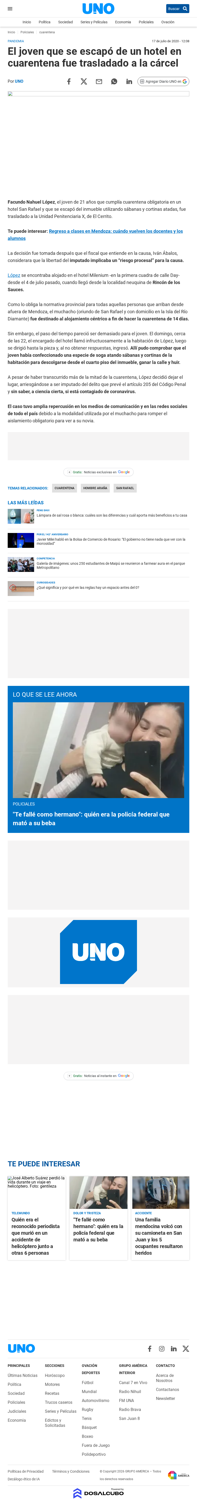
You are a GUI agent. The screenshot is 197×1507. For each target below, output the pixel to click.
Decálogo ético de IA (24, 1479)
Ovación (167, 22)
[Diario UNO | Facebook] (149, 1349)
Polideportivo (94, 1454)
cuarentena (64, 488)
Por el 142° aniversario (52, 534)
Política (45, 22)
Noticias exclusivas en (92, 472)
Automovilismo (95, 1400)
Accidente (143, 1213)
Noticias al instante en (92, 1076)
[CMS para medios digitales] (98, 1493)
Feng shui (43, 510)
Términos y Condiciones (71, 1471)
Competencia (46, 558)
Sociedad (65, 22)
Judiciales (17, 1411)
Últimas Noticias (22, 1375)
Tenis (87, 1418)
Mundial (89, 1391)
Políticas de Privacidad (26, 1471)
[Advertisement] (98, 446)
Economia (123, 22)
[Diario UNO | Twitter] (185, 1349)
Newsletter (165, 1398)
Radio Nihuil (130, 1391)
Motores (52, 1384)
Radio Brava (130, 1409)
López (14, 275)
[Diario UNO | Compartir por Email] (99, 81)
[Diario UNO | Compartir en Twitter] (84, 81)
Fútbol (87, 1382)
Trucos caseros (58, 1402)
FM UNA (126, 1400)
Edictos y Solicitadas (55, 1423)
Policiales (146, 22)
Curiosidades (46, 582)
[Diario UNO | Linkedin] (173, 1349)
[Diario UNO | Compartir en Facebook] (69, 81)
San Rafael (125, 488)
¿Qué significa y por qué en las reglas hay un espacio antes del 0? (88, 587)
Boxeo (87, 1436)
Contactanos (167, 1389)
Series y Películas (94, 22)
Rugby (87, 1409)
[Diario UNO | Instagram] (161, 1349)
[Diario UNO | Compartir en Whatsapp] (114, 81)
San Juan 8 (129, 1418)
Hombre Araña (95, 488)
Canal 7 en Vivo (133, 1382)
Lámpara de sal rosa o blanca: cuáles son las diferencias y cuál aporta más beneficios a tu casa (112, 515)
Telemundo (21, 1213)
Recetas (52, 1393)
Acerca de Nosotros (165, 1378)
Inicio (27, 22)
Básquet (89, 1427)
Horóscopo (55, 1375)
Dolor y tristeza (87, 1213)
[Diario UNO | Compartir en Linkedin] (129, 81)
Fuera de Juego (96, 1445)
